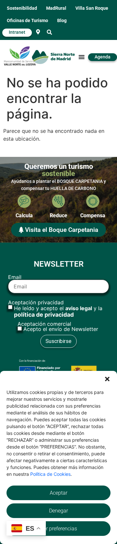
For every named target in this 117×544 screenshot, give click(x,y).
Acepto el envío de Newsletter (60, 329)
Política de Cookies (50, 474)
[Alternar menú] (81, 57)
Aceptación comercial (58, 326)
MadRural (56, 8)
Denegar (58, 511)
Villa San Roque (91, 8)
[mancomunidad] (20, 56)
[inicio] (53, 57)
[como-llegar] (38, 31)
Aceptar (58, 493)
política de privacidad (44, 314)
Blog (62, 20)
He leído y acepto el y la (58, 311)
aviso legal (78, 308)
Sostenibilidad (22, 8)
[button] (107, 379)
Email (14, 277)
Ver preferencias (58, 528)
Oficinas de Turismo (27, 20)
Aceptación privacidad (55, 309)
